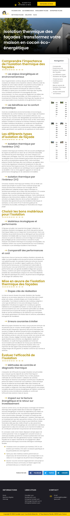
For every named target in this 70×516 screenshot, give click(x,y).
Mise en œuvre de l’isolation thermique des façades (59, 87)
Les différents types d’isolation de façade (59, 75)
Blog (35, 15)
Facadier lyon (16, 10)
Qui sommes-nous (28, 10)
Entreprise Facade (56, 10)
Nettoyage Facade (17, 15)
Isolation (28, 15)
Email (55, 495)
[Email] (51, 496)
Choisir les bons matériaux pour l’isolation (58, 81)
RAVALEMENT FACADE (41, 10)
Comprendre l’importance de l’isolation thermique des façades (59, 69)
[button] (36, 473)
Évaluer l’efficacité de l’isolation (59, 93)
